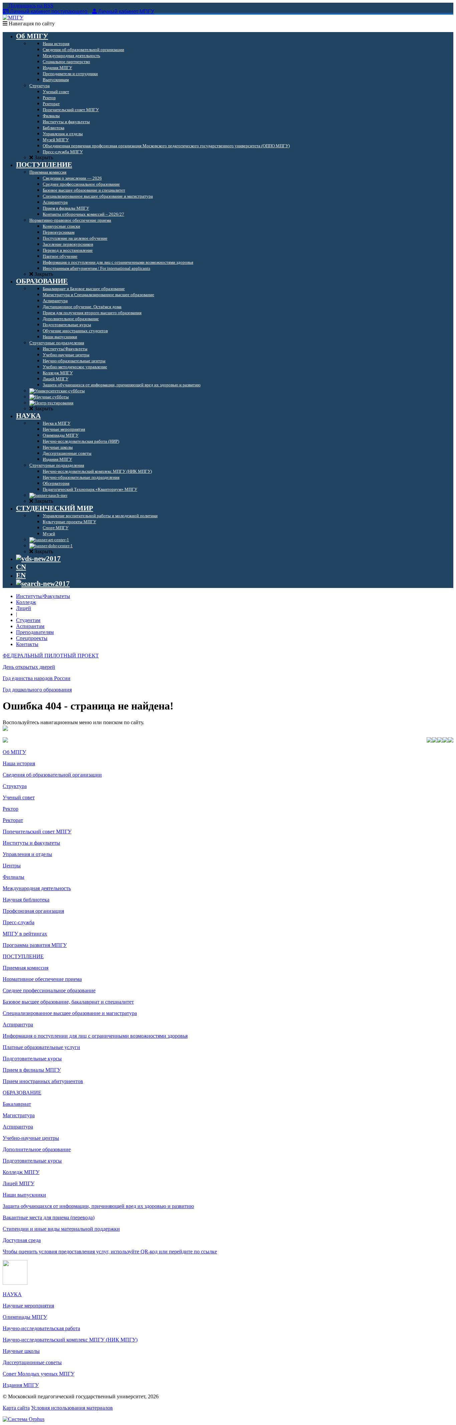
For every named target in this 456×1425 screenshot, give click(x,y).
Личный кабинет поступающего (48, 11)
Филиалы (13, 877)
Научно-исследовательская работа (41, 1328)
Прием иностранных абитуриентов (43, 1081)
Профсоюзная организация (33, 911)
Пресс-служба (18, 922)
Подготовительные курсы (32, 1058)
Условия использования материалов (72, 1408)
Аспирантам (30, 626)
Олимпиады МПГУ (25, 1317)
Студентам (28, 620)
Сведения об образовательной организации (52, 775)
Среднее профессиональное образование (49, 990)
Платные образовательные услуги (41, 1047)
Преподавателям (35, 632)
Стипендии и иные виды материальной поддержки (61, 1229)
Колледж (26, 602)
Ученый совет (19, 797)
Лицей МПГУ (18, 1183)
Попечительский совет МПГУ (37, 831)
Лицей (23, 608)
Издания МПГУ (21, 1385)
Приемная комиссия (25, 968)
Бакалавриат (17, 1104)
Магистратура (19, 1115)
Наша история (19, 763)
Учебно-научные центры (31, 1138)
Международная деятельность (37, 888)
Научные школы (21, 1351)
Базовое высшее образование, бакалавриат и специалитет (68, 1002)
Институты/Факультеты (43, 596)
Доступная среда (22, 1240)
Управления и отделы (27, 854)
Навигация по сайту (31, 23)
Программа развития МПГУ (35, 945)
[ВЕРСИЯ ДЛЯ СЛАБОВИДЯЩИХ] (38, 559)
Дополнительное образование (37, 1149)
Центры (12, 865)
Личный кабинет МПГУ (126, 11)
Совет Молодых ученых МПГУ (38, 1374)
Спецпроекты (31, 638)
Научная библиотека (26, 899)
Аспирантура (18, 1024)
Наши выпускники (24, 1195)
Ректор (10, 809)
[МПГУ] (13, 17)
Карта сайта (16, 1408)
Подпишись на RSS (30, 5)
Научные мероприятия (28, 1305)
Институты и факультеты (31, 843)
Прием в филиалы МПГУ (32, 1070)
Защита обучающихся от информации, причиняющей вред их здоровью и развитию (98, 1206)
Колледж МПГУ (21, 1172)
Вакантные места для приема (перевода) (48, 1217)
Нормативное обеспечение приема (42, 979)
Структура (15, 786)
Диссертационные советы (32, 1362)
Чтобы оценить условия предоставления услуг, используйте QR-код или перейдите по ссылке (110, 1251)
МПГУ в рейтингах (25, 934)
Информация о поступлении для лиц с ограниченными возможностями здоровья (95, 1036)
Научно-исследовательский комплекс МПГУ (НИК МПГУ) (70, 1340)
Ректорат (13, 820)
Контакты (27, 644)
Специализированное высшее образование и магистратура (70, 1013)
